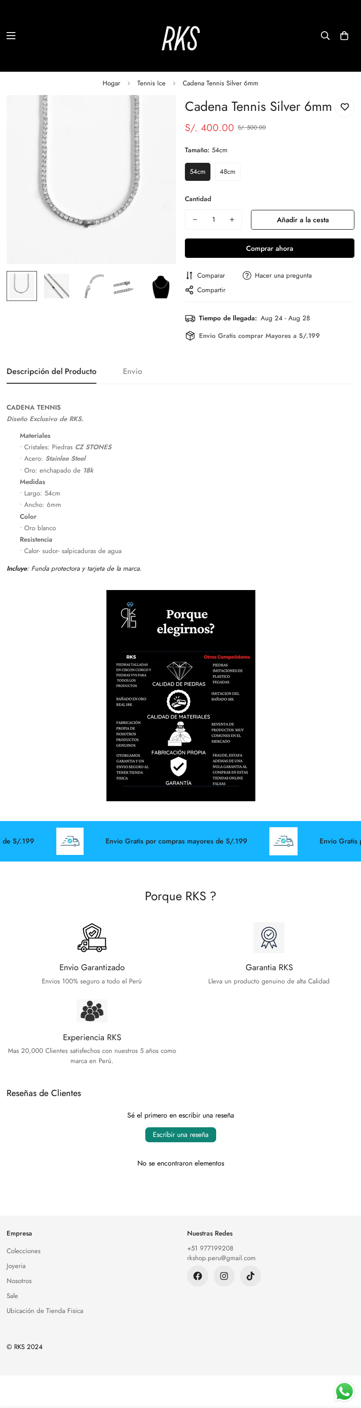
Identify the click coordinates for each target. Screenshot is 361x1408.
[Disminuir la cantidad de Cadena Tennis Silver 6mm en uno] (195, 219)
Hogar (111, 83)
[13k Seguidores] (197, 1276)
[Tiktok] (250, 1276)
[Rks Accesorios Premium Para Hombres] (181, 36)
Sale (12, 1296)
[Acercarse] (157, 114)
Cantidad (198, 199)
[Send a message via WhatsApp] (344, 1391)
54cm (198, 171)
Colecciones (24, 1251)
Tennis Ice (151, 83)
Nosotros (19, 1281)
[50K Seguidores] (224, 1276)
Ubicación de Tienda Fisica (45, 1311)
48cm (228, 171)
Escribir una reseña (181, 1134)
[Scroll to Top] (344, 1360)
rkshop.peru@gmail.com (221, 1258)
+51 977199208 (210, 1248)
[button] (344, 36)
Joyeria (16, 1266)
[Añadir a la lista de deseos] (344, 107)
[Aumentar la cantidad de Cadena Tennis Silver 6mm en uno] (232, 219)
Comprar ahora (269, 248)
